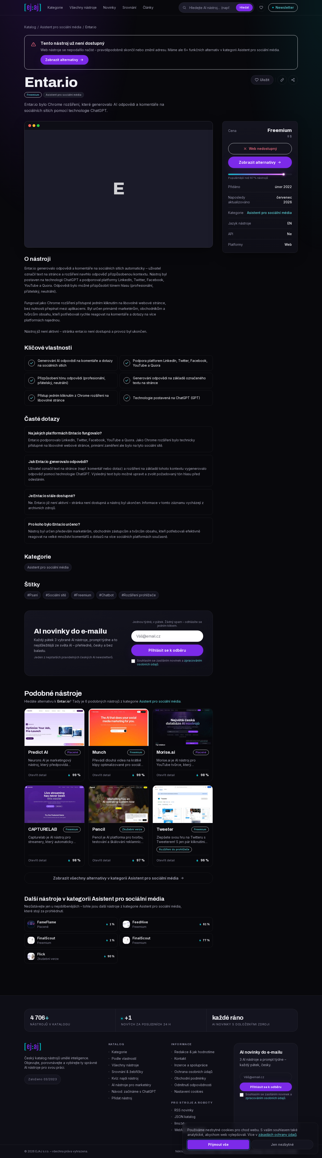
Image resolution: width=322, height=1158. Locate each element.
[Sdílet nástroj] (293, 80)
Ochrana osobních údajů (193, 1072)
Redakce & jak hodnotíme (194, 1052)
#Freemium (82, 595)
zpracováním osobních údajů (265, 1098)
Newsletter (285, 7)
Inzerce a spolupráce (191, 1065)
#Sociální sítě (56, 595)
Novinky (109, 7)
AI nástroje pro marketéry (131, 1085)
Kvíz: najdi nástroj (125, 1078)
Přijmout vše (218, 1144)
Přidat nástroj (122, 1098)
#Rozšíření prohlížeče (139, 595)
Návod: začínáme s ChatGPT (134, 1091)
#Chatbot (106, 595)
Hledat (244, 7)
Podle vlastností (124, 1058)
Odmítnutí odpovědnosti (192, 1085)
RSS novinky (184, 1110)
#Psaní (32, 595)
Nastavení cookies (188, 1091)
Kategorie (55, 7)
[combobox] (216, 7)
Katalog (30, 27)
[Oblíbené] (261, 7)
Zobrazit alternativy (61, 60)
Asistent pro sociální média (60, 27)
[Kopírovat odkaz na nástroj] (282, 80)
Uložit (264, 80)
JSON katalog (184, 1117)
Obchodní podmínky (190, 1078)
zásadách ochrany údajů (277, 1135)
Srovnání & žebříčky (127, 1072)
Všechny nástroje (83, 7)
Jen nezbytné (282, 1144)
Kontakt (180, 1058)
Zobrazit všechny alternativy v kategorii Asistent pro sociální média (115, 878)
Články (148, 7)
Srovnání (129, 7)
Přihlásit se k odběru (167, 650)
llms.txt (179, 1123)
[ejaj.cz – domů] (32, 7)
